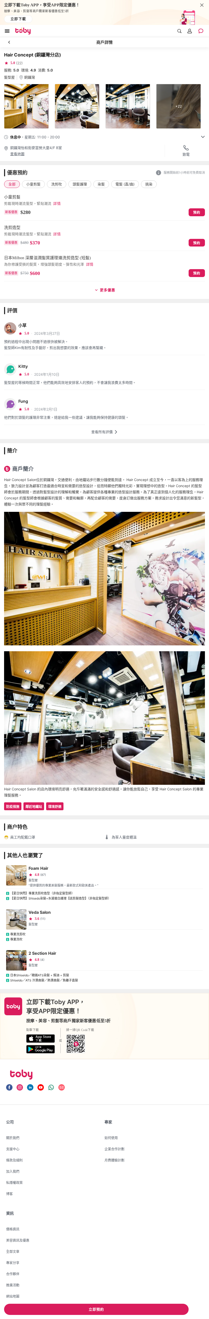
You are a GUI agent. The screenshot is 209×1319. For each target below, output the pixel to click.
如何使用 (111, 1138)
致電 (186, 154)
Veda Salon (40, 912)
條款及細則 (14, 1160)
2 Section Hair (42, 953)
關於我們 (12, 1138)
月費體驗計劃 (114, 1160)
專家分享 (12, 1262)
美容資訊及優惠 (17, 1240)
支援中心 (12, 1149)
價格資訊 (12, 1229)
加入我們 (12, 1171)
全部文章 (12, 1251)
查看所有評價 (102, 432)
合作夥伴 (12, 1274)
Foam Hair (38, 868)
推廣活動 (12, 1285)
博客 (9, 1194)
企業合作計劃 (114, 1149)
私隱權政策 (14, 1182)
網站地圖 (12, 1296)
